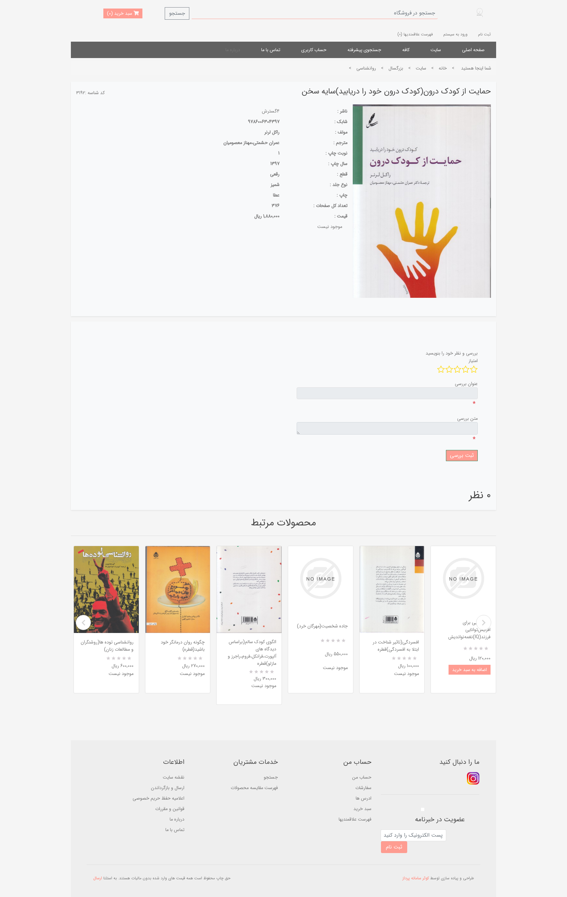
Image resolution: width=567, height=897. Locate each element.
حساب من (361, 777)
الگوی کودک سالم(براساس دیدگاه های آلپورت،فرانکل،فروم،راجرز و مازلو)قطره (252, 652)
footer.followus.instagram (473, 778)
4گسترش (271, 111)
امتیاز (473, 360)
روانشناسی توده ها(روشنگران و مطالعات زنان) (107, 646)
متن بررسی (467, 418)
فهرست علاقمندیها (355, 819)
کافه (406, 49)
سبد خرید (362, 808)
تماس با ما (270, 49)
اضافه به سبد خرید (469, 669)
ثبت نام (484, 34)
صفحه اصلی (473, 49)
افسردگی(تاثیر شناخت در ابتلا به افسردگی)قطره (396, 646)
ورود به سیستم (455, 34)
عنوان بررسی (466, 383)
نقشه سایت (173, 777)
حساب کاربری (313, 49)
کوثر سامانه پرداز (416, 878)
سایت (435, 49)
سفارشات (363, 787)
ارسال (97, 878)
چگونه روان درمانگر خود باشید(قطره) (183, 646)
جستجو (177, 13)
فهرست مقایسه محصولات (254, 787)
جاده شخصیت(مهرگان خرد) (322, 626)
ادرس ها (363, 798)
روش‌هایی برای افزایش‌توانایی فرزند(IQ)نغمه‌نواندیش (469, 630)
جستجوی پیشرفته (364, 49)
